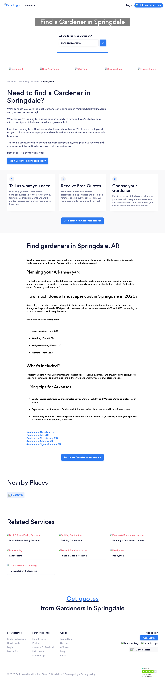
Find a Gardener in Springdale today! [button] (27, 160)
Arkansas (35, 81)
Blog (62, 651)
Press (63, 655)
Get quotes (83, 598)
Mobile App (13, 651)
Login (10, 647)
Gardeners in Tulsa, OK (37, 435)
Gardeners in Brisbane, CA (39, 441)
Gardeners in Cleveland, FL (40, 432)
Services (11, 81)
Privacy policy (88, 674)
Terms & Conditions (52, 674)
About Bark (66, 639)
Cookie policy (71, 674)
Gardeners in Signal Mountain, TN (43, 444)
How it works (13, 643)
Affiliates (64, 647)
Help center (38, 651)
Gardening (23, 81)
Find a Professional (16, 639)
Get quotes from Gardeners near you (82, 220)
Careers (64, 643)
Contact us (149, 637)
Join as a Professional (43, 647)
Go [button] (103, 42)
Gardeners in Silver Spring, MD (42, 438)
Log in (129, 5)
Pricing (36, 643)
